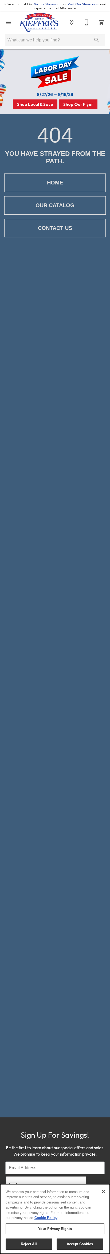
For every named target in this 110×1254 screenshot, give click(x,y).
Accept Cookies (80, 1244)
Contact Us (55, 228)
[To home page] (38, 22)
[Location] (71, 22)
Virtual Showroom (48, 4)
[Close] (103, 1191)
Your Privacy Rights (55, 1229)
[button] (8, 22)
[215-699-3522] (86, 22)
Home (55, 183)
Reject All (29, 1244)
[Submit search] (97, 40)
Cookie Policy (45, 1218)
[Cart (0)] (101, 22)
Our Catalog (55, 205)
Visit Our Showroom (84, 4)
